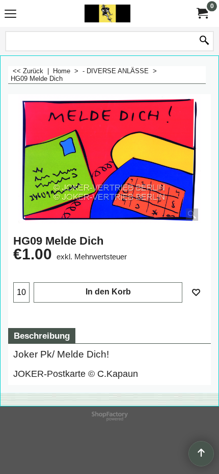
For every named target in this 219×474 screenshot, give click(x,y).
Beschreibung (42, 336)
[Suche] (204, 41)
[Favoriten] (196, 292)
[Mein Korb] (201, 13)
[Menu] (10, 14)
